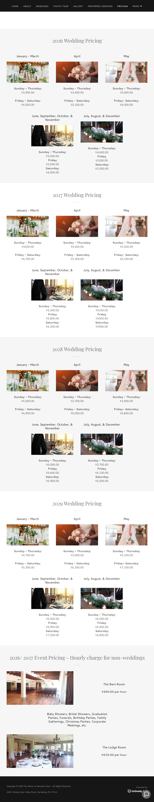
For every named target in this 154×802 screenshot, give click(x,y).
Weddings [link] (42, 6)
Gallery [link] (78, 6)
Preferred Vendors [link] (100, 6)
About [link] (27, 6)
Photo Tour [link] (60, 6)
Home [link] (15, 6)
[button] (137, 6)
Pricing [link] (122, 6)
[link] (137, 790)
